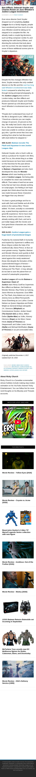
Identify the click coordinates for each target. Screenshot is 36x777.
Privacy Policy (18, 768)
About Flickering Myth (21, 744)
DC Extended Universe (11, 368)
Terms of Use (9, 768)
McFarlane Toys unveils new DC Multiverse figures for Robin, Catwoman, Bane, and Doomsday (16, 651)
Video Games (21, 732)
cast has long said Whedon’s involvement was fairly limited (18, 87)
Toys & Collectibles (21, 735)
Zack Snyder (23, 370)
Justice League (14, 370)
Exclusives (21, 716)
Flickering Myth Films (21, 738)
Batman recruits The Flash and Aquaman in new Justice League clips (16, 145)
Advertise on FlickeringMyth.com (22, 747)
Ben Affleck (15, 366)
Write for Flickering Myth (21, 750)
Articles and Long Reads (21, 710)
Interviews (22, 713)
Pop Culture (21, 719)
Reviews (21, 704)
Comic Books (21, 729)
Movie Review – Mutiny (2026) (14, 592)
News (18, 365)
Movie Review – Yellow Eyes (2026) (17, 473)
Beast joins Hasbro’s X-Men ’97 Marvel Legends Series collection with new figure (16, 532)
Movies (14, 365)
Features (21, 707)
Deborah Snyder (23, 368)
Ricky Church (24, 365)
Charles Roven (24, 366)
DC (31, 366)
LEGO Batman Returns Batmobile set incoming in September (18, 621)
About (21, 741)
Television (22, 725)
